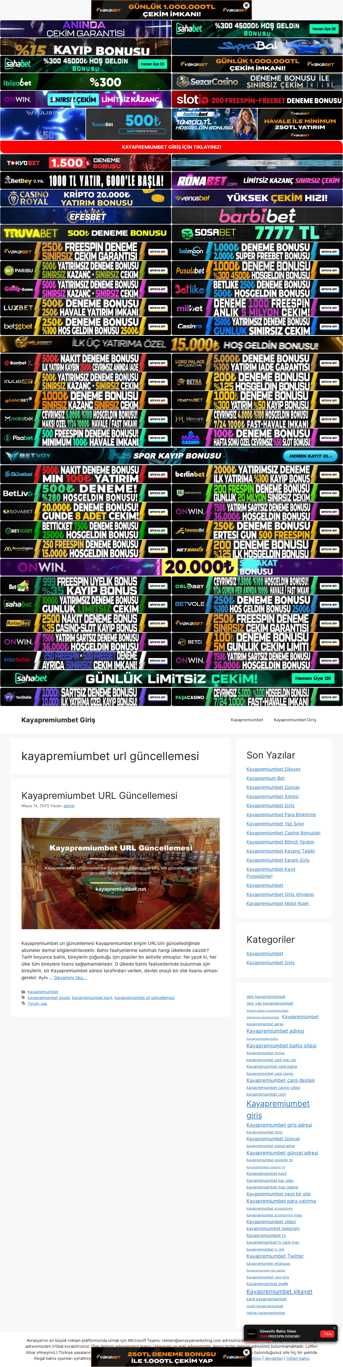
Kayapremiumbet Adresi (273, 796)
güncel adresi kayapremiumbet (268, 1010)
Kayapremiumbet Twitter (275, 1256)
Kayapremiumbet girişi (264, 1132)
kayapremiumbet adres (265, 1024)
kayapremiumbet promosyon (270, 1208)
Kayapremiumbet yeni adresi (266, 1270)
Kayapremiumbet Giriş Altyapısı (280, 894)
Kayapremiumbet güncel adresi (282, 1153)
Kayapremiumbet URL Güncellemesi (99, 795)
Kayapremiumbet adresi (275, 1031)
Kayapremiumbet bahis (262, 1039)
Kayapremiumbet (247, 719)
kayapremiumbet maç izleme (272, 1187)
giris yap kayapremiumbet (270, 1003)
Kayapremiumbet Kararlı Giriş (278, 860)
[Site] (85, 251)
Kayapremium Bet (266, 778)
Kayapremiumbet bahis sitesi (282, 1045)
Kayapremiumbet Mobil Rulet (278, 903)
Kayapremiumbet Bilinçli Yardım (280, 842)
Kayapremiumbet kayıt (92, 997)
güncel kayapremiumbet (263, 1017)
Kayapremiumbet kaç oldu (270, 1180)
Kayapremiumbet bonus (266, 1053)
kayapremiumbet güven (49, 997)
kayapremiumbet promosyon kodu (274, 1215)
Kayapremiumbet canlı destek (281, 1080)
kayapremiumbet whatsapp (268, 1264)
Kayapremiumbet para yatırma (281, 1201)
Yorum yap (37, 1003)
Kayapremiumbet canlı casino (270, 1074)
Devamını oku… (70, 977)
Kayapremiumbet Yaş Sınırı (275, 823)
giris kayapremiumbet (266, 996)
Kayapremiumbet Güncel (273, 787)
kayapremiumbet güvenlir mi (266, 1167)
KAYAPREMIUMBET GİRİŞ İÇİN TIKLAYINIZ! (171, 147)
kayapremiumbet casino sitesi (273, 1087)
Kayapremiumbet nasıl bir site (279, 1194)
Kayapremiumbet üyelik (267, 1283)
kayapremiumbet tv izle (265, 1249)
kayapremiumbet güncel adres (271, 1146)
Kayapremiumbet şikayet (279, 1291)
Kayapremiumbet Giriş (58, 720)
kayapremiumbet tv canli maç (273, 1242)
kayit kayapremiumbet (266, 1299)
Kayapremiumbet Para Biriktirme (281, 814)
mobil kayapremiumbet (265, 1306)
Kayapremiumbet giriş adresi (279, 1125)
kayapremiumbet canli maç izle (271, 1060)
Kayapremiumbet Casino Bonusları (283, 833)
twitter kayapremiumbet (266, 1313)
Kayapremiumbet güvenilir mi (270, 1160)
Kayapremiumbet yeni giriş (268, 1277)
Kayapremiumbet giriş (278, 1109)
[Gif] (171, 344)
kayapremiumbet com (266, 1094)
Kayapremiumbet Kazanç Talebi (281, 851)
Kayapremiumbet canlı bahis (272, 1066)
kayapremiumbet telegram (273, 1228)
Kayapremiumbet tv (266, 1235)
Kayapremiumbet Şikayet (273, 769)
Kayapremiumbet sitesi (271, 1221)
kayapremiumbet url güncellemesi (144, 997)
